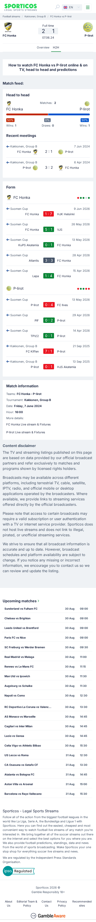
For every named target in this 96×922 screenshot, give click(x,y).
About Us (8, 903)
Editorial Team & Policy (27, 903)
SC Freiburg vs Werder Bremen (24, 647)
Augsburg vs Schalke (18, 686)
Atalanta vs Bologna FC (19, 774)
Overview (43, 47)
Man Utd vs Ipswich (17, 676)
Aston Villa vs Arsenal (18, 784)
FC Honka (14, 109)
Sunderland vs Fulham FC (21, 608)
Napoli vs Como (14, 695)
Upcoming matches (20, 601)
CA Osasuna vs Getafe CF (21, 765)
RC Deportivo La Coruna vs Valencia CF (29, 707)
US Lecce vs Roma (16, 755)
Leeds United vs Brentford (21, 628)
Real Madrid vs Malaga (19, 657)
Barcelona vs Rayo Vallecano (23, 793)
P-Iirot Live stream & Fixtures (25, 432)
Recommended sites (82, 903)
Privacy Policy (62, 903)
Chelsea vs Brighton (17, 618)
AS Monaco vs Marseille (19, 716)
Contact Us (47, 903)
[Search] (57, 7)
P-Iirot (85, 109)
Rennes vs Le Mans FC (19, 666)
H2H (56, 47)
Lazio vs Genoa (14, 736)
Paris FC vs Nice (15, 637)
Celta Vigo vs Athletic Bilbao (22, 745)
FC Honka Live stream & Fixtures (28, 424)
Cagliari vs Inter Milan (18, 726)
